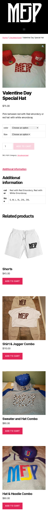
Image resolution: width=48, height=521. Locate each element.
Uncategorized (15, 37)
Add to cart (23, 146)
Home (5, 37)
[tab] (14, 169)
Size (5, 134)
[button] (24, 29)
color (6, 127)
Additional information (14, 169)
